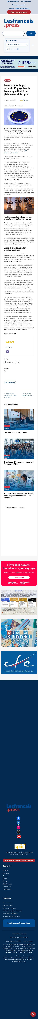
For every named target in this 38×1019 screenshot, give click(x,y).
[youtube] (19, 836)
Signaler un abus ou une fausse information (19, 860)
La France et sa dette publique (15, 432)
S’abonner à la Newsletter (19, 12)
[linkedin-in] (18, 823)
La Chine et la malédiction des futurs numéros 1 (10, 395)
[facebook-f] (18, 818)
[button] (33, 1014)
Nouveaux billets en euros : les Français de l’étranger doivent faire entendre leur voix (19, 496)
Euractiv (25, 100)
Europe (7, 80)
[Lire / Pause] (8, 49)
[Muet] (12, 49)
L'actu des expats (10, 382)
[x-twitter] (18, 832)
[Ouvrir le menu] (33, 45)
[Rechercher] (31, 33)
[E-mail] (7, 351)
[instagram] (18, 827)
